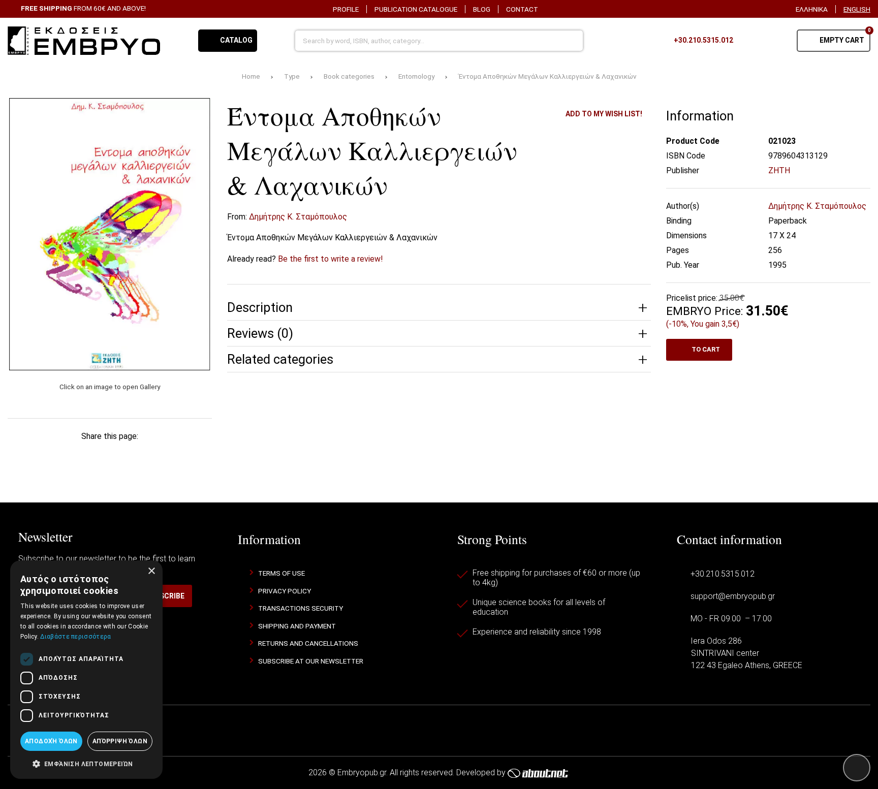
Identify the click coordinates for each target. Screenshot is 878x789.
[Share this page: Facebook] (27, 456)
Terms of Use (281, 573)
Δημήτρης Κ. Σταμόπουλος (298, 217)
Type (292, 76)
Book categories (349, 76)
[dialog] (86, 669)
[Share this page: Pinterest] (93, 456)
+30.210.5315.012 (723, 574)
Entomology (416, 76)
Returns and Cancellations (308, 643)
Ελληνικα (812, 9)
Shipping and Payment (297, 626)
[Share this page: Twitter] (60, 456)
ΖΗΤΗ (779, 170)
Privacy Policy (284, 591)
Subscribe (164, 596)
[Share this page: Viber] (159, 456)
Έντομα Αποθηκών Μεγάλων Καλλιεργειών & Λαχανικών (547, 76)
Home (251, 76)
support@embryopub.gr (733, 596)
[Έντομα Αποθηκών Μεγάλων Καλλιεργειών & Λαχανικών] (110, 234)
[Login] (776, 40)
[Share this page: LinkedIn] (126, 456)
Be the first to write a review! (330, 259)
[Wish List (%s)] (751, 40)
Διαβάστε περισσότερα (75, 636)
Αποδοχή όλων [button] (51, 741)
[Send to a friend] (191, 456)
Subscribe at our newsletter (310, 661)
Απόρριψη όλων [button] (119, 741)
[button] (86, 763)
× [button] (151, 571)
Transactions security (300, 608)
